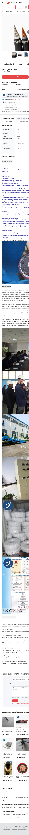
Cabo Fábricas (6, 814)
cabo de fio (17, 818)
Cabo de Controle (7, 818)
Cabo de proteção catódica (22, 797)
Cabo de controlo (6, 795)
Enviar (15, 701)
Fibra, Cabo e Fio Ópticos (20, 11)
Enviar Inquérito (15, 77)
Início (3, 11)
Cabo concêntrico (20, 795)
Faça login (4, 111)
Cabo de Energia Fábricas (19, 814)
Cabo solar (4, 797)
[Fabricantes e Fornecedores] (14, 2)
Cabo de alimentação (7, 792)
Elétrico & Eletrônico (9, 11)
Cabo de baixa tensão (21, 792)
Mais (3, 821)
